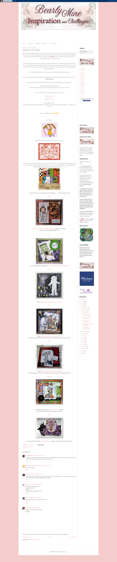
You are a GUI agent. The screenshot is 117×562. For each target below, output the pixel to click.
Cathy (50, 98)
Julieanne (83, 85)
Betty (27, 507)
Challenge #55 (29, 446)
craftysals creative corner (32, 465)
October (84, 312)
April (83, 342)
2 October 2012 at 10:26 (45, 465)
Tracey (27, 497)
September (85, 331)
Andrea (82, 68)
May (83, 340)
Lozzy (82, 88)
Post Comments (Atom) (34, 539)
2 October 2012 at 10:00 (39, 455)
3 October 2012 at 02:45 (36, 474)
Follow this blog (86, 100)
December (85, 307)
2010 (82, 353)
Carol (82, 72)
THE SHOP (30, 43)
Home (23, 43)
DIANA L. (28, 484)
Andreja (83, 70)
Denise (82, 77)
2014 (82, 301)
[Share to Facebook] (41, 445)
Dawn (82, 76)
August (84, 333)
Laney (49, 235)
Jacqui (82, 83)
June (83, 337)
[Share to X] (40, 445)
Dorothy (83, 81)
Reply (27, 461)
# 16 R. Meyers (72, 77)
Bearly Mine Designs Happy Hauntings (43, 228)
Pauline (83, 92)
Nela (43, 72)
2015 (82, 299)
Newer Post (25, 537)
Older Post (73, 537)
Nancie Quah (51, 99)
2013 (82, 304)
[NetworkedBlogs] (86, 98)
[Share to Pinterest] (43, 445)
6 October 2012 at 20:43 (35, 497)
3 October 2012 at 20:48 (36, 484)
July (83, 335)
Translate (90, 53)
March (84, 344)
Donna (82, 79)
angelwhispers (29, 455)
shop (64, 166)
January (84, 348)
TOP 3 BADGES (53, 43)
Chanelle (30, 72)
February (84, 346)
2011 (82, 351)
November (85, 310)
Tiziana (82, 94)
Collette (83, 74)
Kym (82, 87)
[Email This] (38, 445)
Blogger (65, 551)
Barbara (28, 474)
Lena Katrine (51, 96)
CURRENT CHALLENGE (41, 43)
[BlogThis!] (39, 445)
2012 (82, 306)
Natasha (83, 90)
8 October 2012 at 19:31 (34, 507)
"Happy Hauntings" (54, 409)
